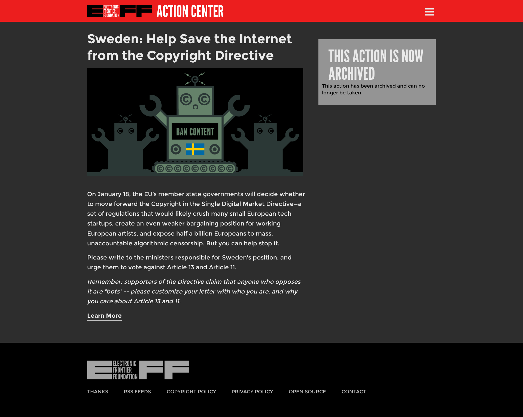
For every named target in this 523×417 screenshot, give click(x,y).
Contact (354, 391)
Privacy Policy (252, 391)
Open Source (307, 391)
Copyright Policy (191, 391)
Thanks (97, 391)
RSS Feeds (137, 391)
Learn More (104, 315)
